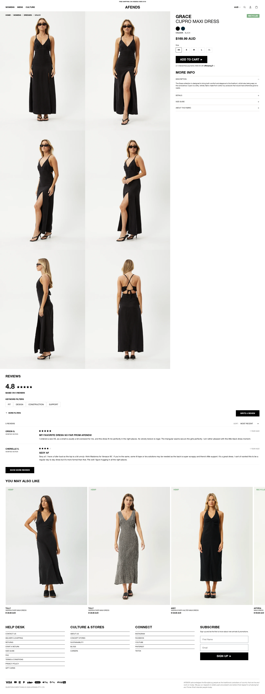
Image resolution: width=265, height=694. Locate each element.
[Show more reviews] (20, 470)
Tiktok (138, 651)
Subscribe (210, 627)
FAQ (7, 655)
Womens (17, 15)
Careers (74, 651)
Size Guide (10, 651)
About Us (74, 634)
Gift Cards (10, 668)
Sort (236, 424)
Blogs (73, 647)
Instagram (140, 634)
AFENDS (34, 687)
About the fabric (183, 108)
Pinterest (139, 647)
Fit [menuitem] (9, 404)
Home (8, 15)
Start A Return (12, 647)
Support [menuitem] (53, 404)
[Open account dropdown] (250, 7)
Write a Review (247, 413)
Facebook (139, 638)
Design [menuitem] (19, 404)
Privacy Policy (12, 664)
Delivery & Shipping (14, 638)
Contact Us (11, 634)
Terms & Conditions (14, 659)
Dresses (28, 15)
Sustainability (77, 642)
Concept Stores (77, 638)
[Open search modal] (245, 7)
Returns (9, 642)
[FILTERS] (13, 413)
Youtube (139, 642)
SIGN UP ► (224, 656)
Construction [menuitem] (36, 404)
